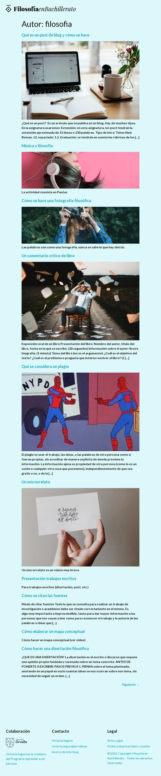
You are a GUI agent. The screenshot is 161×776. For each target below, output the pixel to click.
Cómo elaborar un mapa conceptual (53, 631)
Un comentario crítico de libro (48, 255)
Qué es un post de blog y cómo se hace (55, 35)
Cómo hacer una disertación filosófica (55, 648)
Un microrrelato (36, 481)
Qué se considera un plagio (45, 366)
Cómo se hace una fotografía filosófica (56, 200)
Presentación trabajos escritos (49, 578)
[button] (154, 8)
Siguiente (130, 684)
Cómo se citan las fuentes (44, 595)
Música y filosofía (37, 145)
